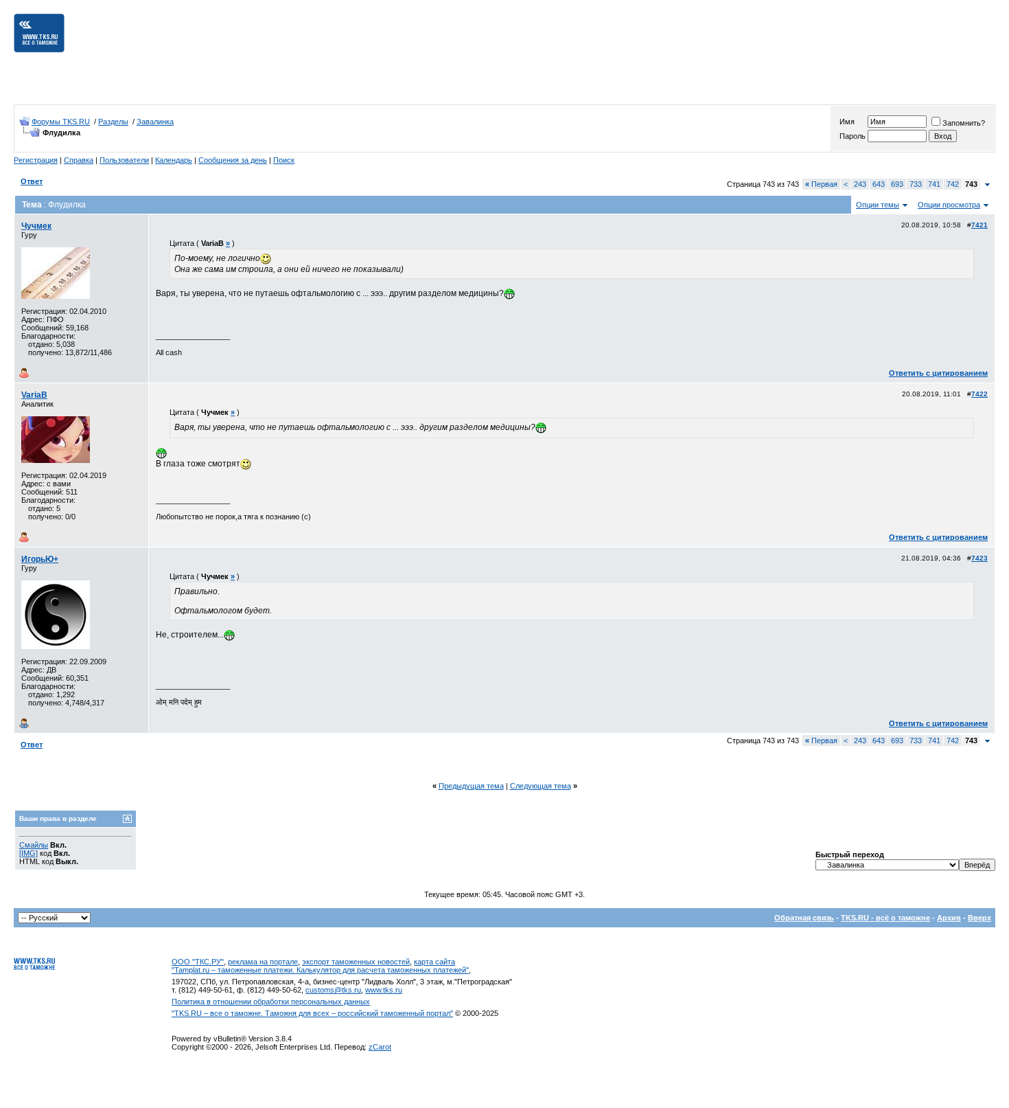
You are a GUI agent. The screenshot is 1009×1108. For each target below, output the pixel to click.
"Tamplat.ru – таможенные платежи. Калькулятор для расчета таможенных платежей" (320, 970)
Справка (78, 160)
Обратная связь (804, 918)
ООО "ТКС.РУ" (198, 962)
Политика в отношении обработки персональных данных (271, 1001)
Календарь (173, 160)
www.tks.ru (383, 990)
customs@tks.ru (333, 990)
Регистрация (36, 160)
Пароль (852, 136)
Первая (821, 184)
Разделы (113, 121)
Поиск (283, 160)
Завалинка (155, 121)
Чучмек (36, 226)
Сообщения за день (232, 160)
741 (934, 184)
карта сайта (434, 962)
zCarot (380, 1047)
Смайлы (33, 845)
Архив (949, 918)
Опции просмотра (949, 205)
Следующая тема (540, 786)
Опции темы (877, 205)
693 (897, 184)
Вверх (979, 918)
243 (860, 184)
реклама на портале (263, 962)
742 (953, 184)
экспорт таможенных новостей (356, 962)
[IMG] (28, 853)
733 (915, 184)
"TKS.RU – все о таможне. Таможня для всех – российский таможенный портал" (312, 1013)
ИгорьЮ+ (39, 559)
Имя (847, 121)
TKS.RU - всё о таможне (885, 918)
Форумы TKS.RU (61, 121)
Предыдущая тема (471, 786)
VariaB (34, 395)
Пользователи (124, 160)
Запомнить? (963, 123)
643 (878, 184)
